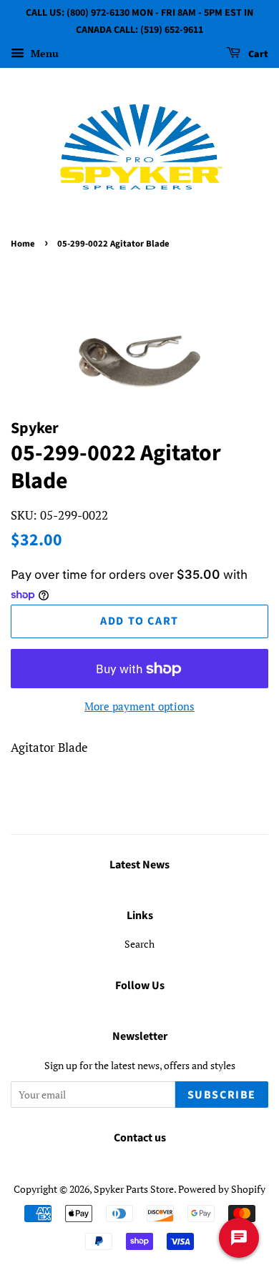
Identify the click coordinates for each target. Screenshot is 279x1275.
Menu (43, 53)
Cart (257, 54)
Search (139, 944)
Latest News (139, 865)
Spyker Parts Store (134, 1189)
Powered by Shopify (221, 1189)
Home (23, 243)
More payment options (139, 706)
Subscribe (221, 1095)
